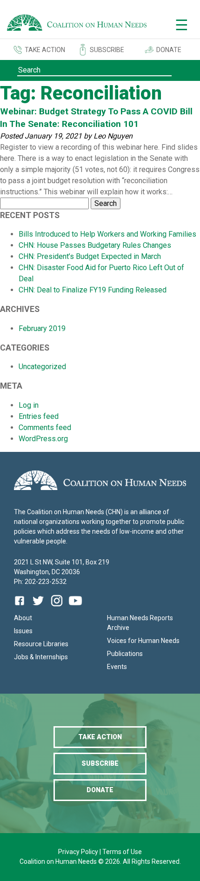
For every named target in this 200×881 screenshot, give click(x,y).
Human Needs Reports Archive (140, 622)
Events (117, 666)
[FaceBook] (21, 607)
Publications (125, 653)
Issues (23, 631)
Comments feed (45, 427)
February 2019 (42, 328)
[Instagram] (56, 607)
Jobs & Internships (41, 657)
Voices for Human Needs (143, 640)
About (23, 618)
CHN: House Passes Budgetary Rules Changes (95, 245)
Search (105, 203)
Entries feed (39, 416)
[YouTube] (75, 607)
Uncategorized (42, 366)
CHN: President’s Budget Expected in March (90, 256)
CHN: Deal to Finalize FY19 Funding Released (93, 289)
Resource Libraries (41, 644)
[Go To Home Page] (77, 24)
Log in (29, 405)
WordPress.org (43, 438)
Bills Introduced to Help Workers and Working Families (107, 234)
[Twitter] (38, 607)
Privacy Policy (79, 851)
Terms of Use (122, 851)
